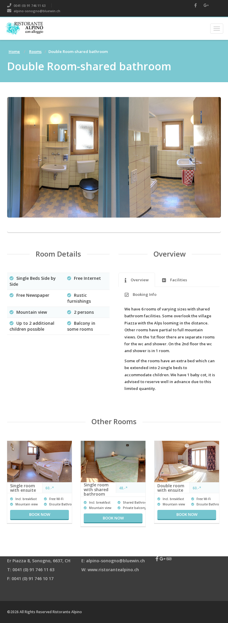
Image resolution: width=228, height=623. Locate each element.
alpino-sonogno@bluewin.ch (36, 11)
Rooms (35, 51)
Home (14, 51)
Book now (39, 514)
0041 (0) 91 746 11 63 (29, 5)
